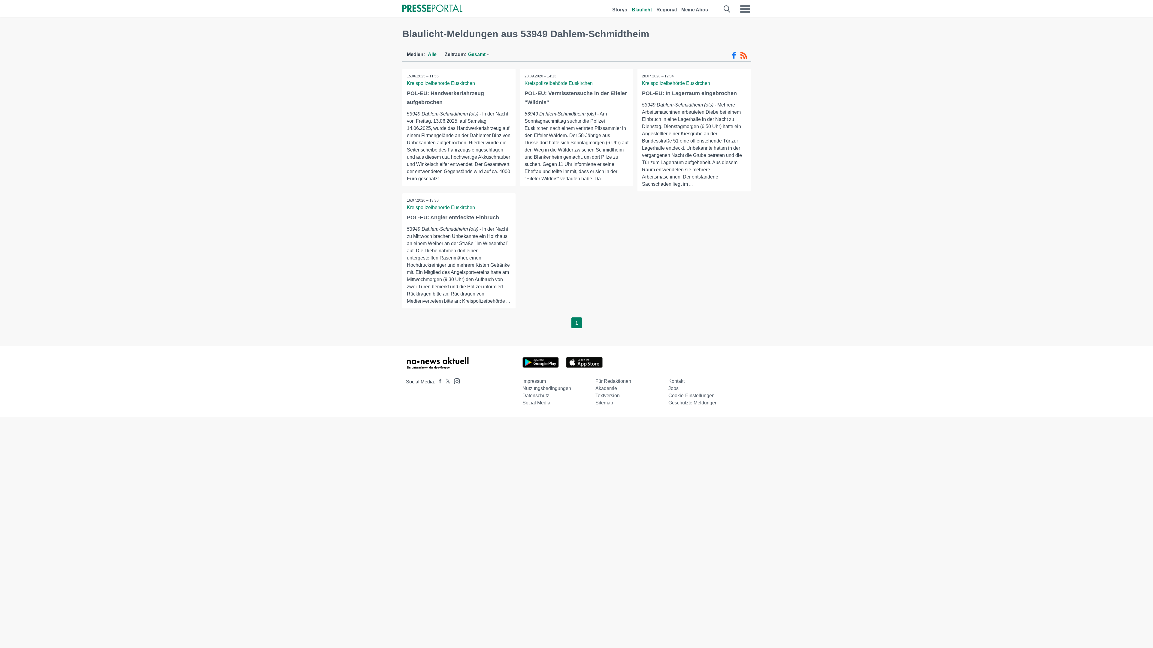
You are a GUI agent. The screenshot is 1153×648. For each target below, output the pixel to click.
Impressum (534, 381)
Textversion (607, 395)
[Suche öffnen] (727, 9)
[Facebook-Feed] (734, 55)
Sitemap (604, 402)
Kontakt (676, 381)
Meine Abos (694, 9)
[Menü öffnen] (745, 9)
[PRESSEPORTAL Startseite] (432, 9)
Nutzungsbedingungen (546, 388)
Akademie (606, 388)
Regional (666, 9)
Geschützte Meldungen (693, 402)
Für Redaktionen (613, 381)
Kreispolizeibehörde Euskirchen (441, 83)
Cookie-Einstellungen (691, 395)
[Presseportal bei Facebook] (438, 381)
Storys (619, 9)
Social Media (536, 402)
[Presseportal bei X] (446, 381)
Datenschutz (535, 395)
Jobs (673, 388)
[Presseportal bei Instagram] (455, 380)
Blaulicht (642, 9)
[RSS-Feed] (744, 55)
